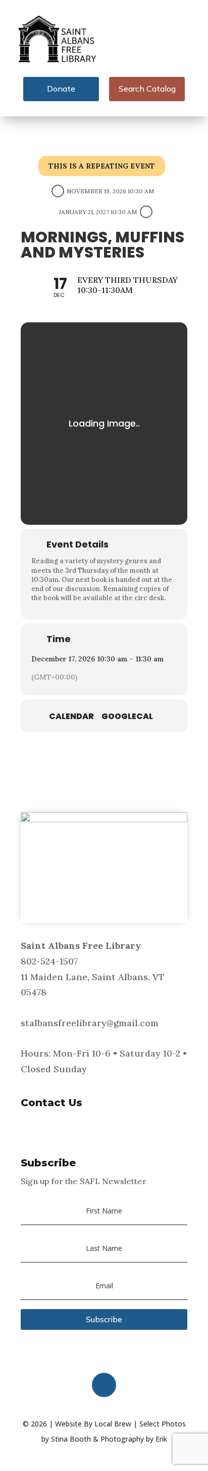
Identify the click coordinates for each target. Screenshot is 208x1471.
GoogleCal (127, 716)
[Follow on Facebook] (104, 1385)
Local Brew (112, 1423)
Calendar (71, 716)
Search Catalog (147, 88)
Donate (61, 88)
